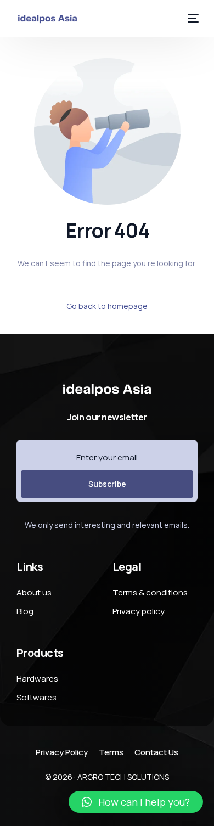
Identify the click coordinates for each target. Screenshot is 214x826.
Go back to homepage (107, 306)
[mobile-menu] (191, 18)
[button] (136, 802)
